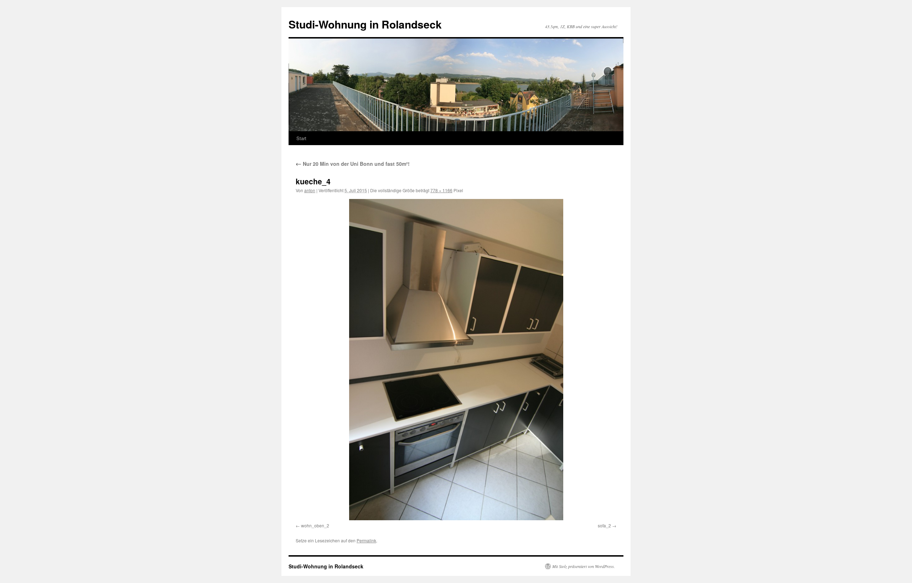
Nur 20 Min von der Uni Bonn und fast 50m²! (353, 163)
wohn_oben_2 (315, 525)
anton (309, 190)
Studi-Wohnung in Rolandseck (365, 24)
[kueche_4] (456, 359)
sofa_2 (604, 525)
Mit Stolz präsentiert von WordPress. (583, 566)
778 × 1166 (441, 190)
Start (301, 138)
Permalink (366, 540)
